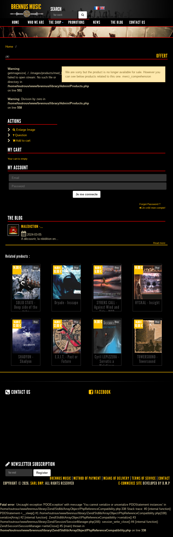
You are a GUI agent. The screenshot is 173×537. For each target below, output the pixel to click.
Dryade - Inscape (66, 302)
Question (20, 135)
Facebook (102, 392)
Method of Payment (87, 478)
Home (15, 22)
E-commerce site (130, 483)
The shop (55, 22)
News (96, 22)
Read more (159, 243)
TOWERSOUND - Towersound (147, 359)
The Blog (117, 22)
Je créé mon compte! (153, 207)
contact (164, 478)
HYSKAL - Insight (147, 302)
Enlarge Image (25, 129)
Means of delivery (116, 478)
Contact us (137, 22)
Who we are (36, 22)
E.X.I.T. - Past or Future (66, 359)
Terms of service (144, 478)
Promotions (76, 22)
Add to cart (22, 140)
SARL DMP (36, 483)
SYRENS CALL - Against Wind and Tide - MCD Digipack (106, 309)
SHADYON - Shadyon (25, 359)
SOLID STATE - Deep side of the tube (25, 307)
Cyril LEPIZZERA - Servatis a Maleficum (107, 361)
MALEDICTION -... (32, 226)
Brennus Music (60, 478)
